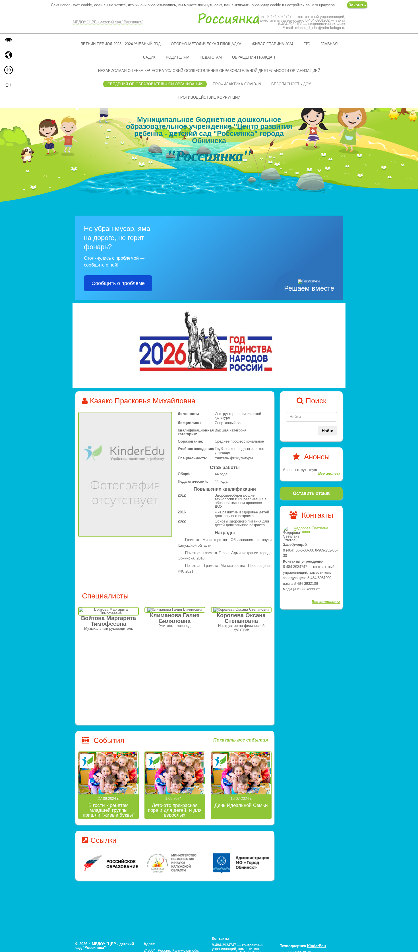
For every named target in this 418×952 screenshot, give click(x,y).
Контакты (220, 938)
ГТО (306, 44)
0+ (8, 85)
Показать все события (240, 740)
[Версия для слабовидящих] (8, 40)
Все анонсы (329, 473)
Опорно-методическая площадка (206, 44)
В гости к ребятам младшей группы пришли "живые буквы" (108, 810)
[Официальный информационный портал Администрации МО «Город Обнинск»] (175, 863)
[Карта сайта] (8, 55)
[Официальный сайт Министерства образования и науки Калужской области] (110, 863)
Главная (329, 44)
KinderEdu (316, 946)
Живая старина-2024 (272, 44)
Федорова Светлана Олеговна (310, 530)
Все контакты (326, 602)
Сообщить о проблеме (118, 283)
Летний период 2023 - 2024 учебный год (120, 44)
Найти (327, 430)
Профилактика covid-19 (237, 84)
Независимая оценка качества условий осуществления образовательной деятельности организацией (209, 71)
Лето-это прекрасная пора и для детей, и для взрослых (175, 810)
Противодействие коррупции (209, 97)
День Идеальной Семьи (241, 805)
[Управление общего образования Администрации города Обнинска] (239, 863)
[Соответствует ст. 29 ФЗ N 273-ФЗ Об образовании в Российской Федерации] (8, 70)
